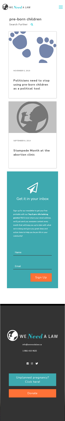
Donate (32, 393)
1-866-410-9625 (29, 351)
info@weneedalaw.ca (32, 344)
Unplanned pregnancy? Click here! (32, 380)
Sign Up (41, 277)
